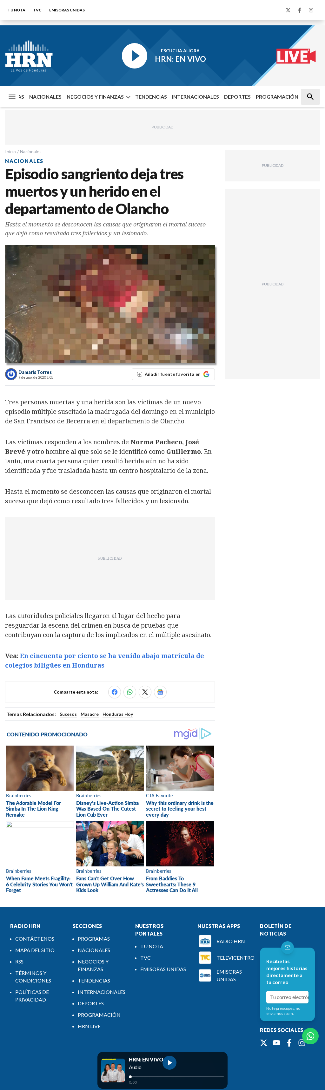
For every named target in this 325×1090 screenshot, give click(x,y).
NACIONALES (45, 97)
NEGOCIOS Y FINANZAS (95, 97)
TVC (37, 10)
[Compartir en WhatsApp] (129, 692)
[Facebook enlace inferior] (289, 1043)
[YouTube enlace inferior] (276, 1043)
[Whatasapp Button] (310, 1036)
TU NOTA (16, 10)
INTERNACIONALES (195, 97)
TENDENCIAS (151, 97)
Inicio (10, 151)
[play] (169, 1063)
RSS (19, 961)
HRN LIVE (89, 1026)
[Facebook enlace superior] (299, 10)
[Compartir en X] (145, 692)
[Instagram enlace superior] (311, 10)
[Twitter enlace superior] (288, 10)
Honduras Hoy (118, 714)
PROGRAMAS (94, 939)
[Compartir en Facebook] (114, 692)
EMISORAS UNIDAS (67, 10)
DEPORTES (237, 97)
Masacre (90, 714)
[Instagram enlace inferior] (302, 1043)
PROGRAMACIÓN (277, 97)
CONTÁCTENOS (34, 939)
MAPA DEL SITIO (35, 950)
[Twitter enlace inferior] (264, 1043)
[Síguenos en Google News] (160, 692)
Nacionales (31, 151)
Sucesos (68, 714)
